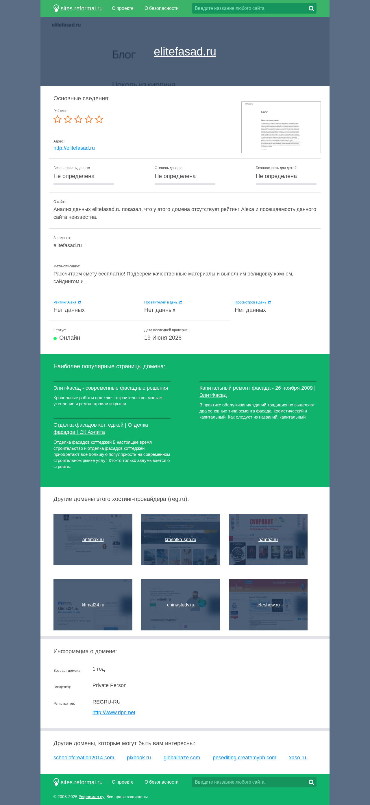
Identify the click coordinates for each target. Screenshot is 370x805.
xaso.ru (297, 757)
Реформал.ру (91, 796)
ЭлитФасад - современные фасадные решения (110, 388)
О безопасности (162, 8)
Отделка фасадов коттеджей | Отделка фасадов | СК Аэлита (100, 428)
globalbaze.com (182, 757)
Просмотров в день (250, 302)
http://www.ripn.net (113, 712)
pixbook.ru (139, 757)
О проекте (123, 8)
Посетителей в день (160, 302)
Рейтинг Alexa (64, 302)
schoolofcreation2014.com (83, 757)
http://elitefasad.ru (74, 148)
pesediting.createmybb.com (244, 757)
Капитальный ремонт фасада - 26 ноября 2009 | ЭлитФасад (257, 391)
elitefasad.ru (185, 51)
